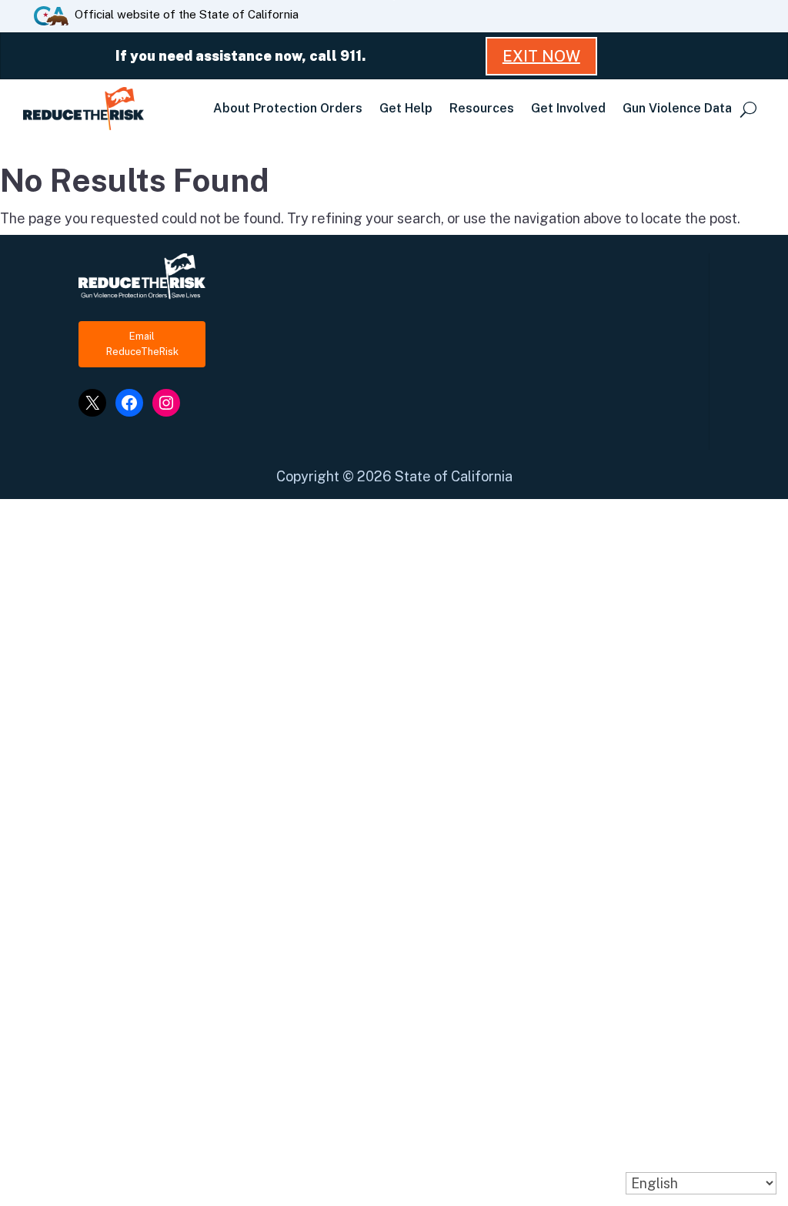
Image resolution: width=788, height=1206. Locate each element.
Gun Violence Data (677, 108)
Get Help (405, 108)
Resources (481, 108)
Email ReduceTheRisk (142, 343)
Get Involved (568, 108)
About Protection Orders (287, 108)
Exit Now (541, 56)
